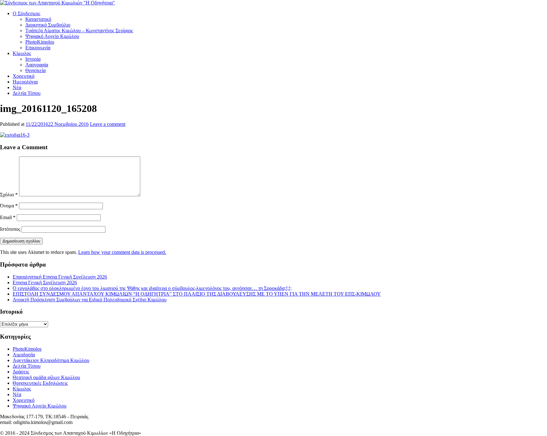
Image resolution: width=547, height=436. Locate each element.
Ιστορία (33, 59)
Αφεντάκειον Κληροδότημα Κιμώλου (51, 360)
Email (8, 217)
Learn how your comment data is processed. (122, 252)
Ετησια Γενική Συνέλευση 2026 (45, 282)
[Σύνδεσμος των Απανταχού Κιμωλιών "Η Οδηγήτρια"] (57, 2)
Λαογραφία (36, 64)
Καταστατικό (38, 19)
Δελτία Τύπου (27, 93)
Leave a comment (107, 124)
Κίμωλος (22, 53)
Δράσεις (21, 371)
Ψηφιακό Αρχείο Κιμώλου (52, 36)
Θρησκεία (35, 70)
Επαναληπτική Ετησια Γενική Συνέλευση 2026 (60, 276)
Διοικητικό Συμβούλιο (47, 25)
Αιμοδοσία (24, 354)
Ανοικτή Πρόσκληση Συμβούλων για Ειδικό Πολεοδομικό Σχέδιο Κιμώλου (90, 299)
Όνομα (9, 205)
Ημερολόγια (25, 81)
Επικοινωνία (37, 47)
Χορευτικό (24, 76)
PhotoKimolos (39, 42)
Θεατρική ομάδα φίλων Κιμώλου (46, 377)
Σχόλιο (9, 194)
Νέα (17, 87)
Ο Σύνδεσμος (26, 13)
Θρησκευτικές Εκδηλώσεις (40, 383)
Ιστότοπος (10, 229)
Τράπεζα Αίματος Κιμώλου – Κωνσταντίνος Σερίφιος (79, 30)
